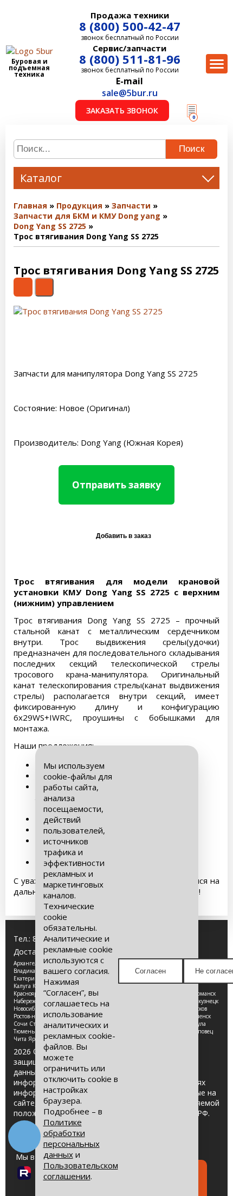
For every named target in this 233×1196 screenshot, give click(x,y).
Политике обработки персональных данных (71, 1138)
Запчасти (131, 205)
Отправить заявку (116, 485)
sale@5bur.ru (130, 93)
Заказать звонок (122, 110)
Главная (30, 205)
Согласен (150, 971)
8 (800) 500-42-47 (129, 26)
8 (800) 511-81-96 (129, 58)
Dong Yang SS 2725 (50, 226)
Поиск (191, 149)
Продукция (79, 205)
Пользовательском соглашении (80, 1170)
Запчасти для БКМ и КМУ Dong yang (87, 216)
